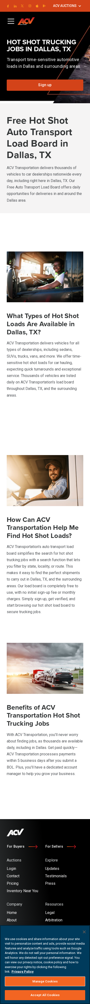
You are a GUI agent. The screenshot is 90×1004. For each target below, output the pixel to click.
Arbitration (53, 920)
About (12, 920)
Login (11, 868)
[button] (67, 6)
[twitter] (22, 6)
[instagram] (30, 6)
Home (12, 912)
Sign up (45, 85)
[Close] (84, 932)
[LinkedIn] (14, 6)
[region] (45, 964)
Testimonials (56, 876)
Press (50, 883)
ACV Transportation (31, 734)
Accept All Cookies (45, 995)
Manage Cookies (45, 981)
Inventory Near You (22, 891)
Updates (52, 868)
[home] (28, 21)
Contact (13, 876)
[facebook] (7, 6)
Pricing (12, 883)
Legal (49, 912)
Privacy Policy (23, 971)
